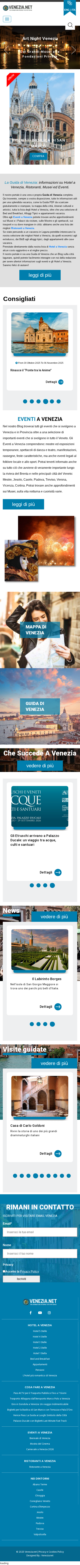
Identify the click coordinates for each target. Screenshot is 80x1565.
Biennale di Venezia (40, 1448)
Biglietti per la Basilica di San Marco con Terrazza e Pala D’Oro (40, 1419)
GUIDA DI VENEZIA (35, 716)
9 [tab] (69, 1185)
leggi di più (40, 284)
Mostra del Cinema (40, 1453)
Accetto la (12, 1281)
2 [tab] (32, 411)
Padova (40, 1533)
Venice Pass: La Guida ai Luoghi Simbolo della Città (40, 1425)
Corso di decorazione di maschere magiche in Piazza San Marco (36, 1139)
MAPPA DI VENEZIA (36, 639)
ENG (66, 10)
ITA (73, 10)
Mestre (40, 1527)
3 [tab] (38, 411)
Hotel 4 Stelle (40, 1346)
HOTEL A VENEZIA (40, 1335)
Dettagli (51, 391)
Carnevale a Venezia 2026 (40, 1459)
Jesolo (40, 1522)
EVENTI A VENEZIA (40, 1442)
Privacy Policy (29, 1281)
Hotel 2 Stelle (40, 1357)
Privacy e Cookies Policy (51, 1562)
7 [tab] (55, 1185)
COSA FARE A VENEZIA (40, 1397)
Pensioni (40, 1380)
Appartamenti (40, 1374)
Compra (38, 166)
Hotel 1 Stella (40, 1363)
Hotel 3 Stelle (40, 1352)
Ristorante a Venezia (40, 1477)
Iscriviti (21, 1288)
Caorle (39, 1500)
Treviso (40, 1539)
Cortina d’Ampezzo (40, 1516)
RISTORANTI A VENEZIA (40, 1470)
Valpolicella (40, 1544)
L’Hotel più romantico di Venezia (40, 1385)
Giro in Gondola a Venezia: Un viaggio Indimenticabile (39, 1414)
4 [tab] (45, 411)
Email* (7, 1233)
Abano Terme (40, 1494)
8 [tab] (62, 1185)
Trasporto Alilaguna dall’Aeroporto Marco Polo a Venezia (40, 1408)
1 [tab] (25, 411)
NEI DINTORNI (40, 1488)
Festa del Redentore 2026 (41, 845)
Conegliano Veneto (40, 1511)
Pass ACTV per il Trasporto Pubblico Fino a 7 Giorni (40, 1403)
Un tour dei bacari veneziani (39, 988)
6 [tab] (59, 411)
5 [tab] (52, 411)
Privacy (8, 1274)
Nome (7, 1254)
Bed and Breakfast (40, 1369)
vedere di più (40, 775)
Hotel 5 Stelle (40, 1341)
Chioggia (40, 1505)
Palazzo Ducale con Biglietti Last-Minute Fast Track (40, 1431)
